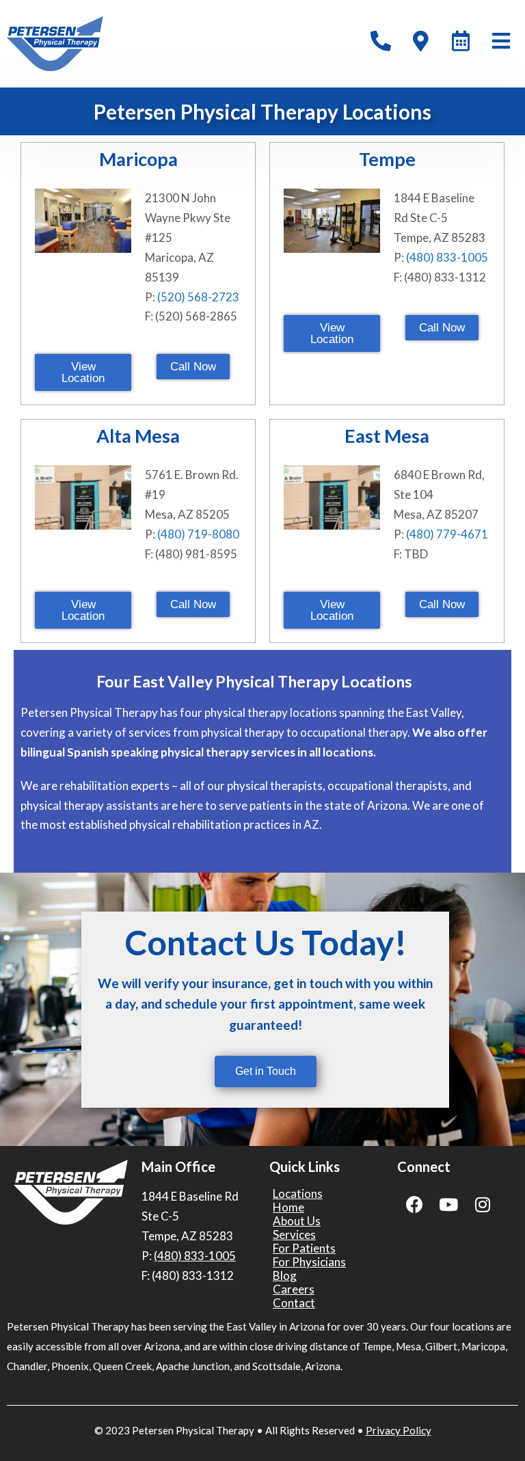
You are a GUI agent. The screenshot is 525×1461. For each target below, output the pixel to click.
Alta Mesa (138, 435)
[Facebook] (414, 1204)
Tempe (387, 159)
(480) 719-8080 (198, 534)
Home (288, 1207)
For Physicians (309, 1262)
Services (294, 1235)
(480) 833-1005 (447, 257)
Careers (293, 1289)
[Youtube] (448, 1204)
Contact (294, 1303)
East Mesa (387, 435)
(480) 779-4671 (447, 534)
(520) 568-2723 (198, 297)
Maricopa (138, 159)
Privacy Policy (398, 1430)
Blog (285, 1276)
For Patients (304, 1248)
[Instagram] (483, 1204)
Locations (298, 1194)
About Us (297, 1221)
